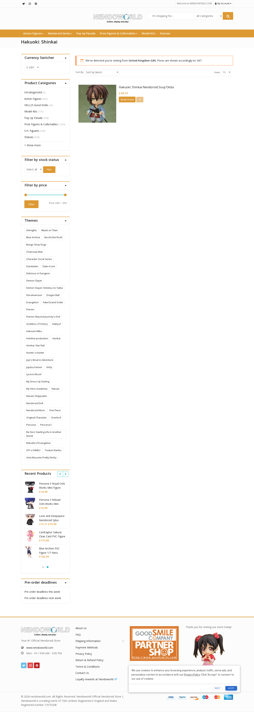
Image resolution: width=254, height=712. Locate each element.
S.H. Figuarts (31, 130)
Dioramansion (34, 295)
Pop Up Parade (85, 33)
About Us (81, 628)
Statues (165, 33)
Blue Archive (33, 237)
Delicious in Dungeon (38, 273)
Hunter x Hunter (35, 352)
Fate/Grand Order (53, 302)
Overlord (56, 417)
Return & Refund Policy (89, 660)
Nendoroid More (35, 410)
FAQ (78, 634)
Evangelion (32, 302)
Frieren (30, 309)
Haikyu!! (56, 324)
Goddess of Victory (37, 324)
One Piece (55, 410)
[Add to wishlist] (139, 99)
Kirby (49, 367)
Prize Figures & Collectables (118, 33)
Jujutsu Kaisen (34, 367)
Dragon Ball (53, 295)
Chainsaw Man (34, 251)
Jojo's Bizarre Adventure (39, 360)
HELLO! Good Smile (36, 105)
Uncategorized (33, 92)
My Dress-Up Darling (37, 381)
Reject (217, 688)
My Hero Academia (36, 388)
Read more (127, 99)
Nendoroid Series (59, 33)
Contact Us (82, 673)
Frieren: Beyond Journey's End (43, 316)
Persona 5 (46, 424)
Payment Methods (86, 647)
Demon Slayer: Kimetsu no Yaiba (44, 287)
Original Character (36, 417)
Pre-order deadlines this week (42, 591)
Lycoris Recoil (33, 374)
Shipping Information (88, 641)
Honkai (56, 338)
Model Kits (148, 33)
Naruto (56, 388)
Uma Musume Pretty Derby (41, 457)
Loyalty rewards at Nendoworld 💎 (96, 679)
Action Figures (32, 33)
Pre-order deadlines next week (42, 598)
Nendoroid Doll (34, 403)
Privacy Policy (83, 654)
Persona (31, 424)
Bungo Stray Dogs (36, 244)
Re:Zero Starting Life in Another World (43, 434)
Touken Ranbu (53, 450)
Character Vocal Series (39, 259)
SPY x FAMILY (33, 450)
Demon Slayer (34, 280)
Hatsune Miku (34, 331)
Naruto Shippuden (36, 396)
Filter (49, 169)
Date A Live (49, 266)
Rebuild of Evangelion (38, 443)
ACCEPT (231, 688)
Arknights (31, 230)
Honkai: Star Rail (35, 345)
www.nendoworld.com (39, 647)
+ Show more (32, 145)
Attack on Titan (49, 230)
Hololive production (37, 338)
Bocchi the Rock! (53, 237)
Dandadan (32, 266)
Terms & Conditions (87, 666)
